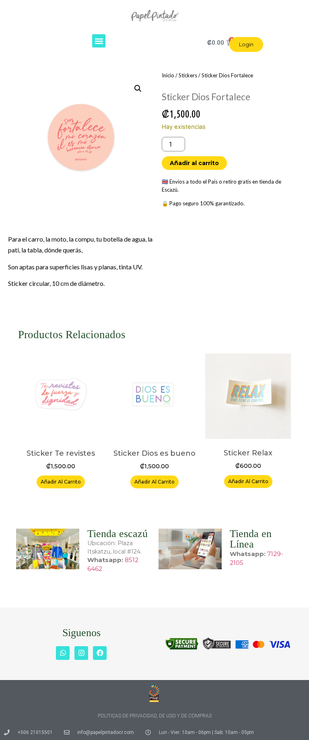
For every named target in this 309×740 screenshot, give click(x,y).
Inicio (168, 75)
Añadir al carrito (194, 163)
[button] (98, 41)
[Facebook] (100, 653)
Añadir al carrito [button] (61, 482)
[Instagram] (81, 653)
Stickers (188, 75)
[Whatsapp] (63, 653)
